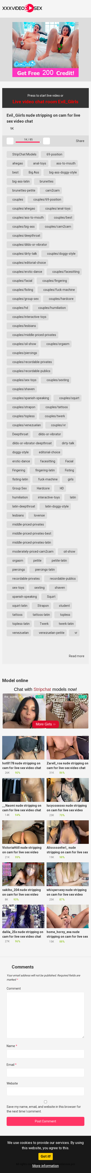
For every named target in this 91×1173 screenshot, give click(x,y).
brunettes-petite (23, 190)
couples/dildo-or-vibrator (29, 244)
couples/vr (58, 425)
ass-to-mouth (66, 163)
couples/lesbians (24, 326)
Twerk (44, 623)
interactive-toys (48, 497)
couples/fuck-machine (59, 289)
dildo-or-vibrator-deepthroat (32, 443)
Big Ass (33, 172)
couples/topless (23, 416)
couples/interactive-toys (29, 317)
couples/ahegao (23, 208)
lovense (39, 515)
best (15, 172)
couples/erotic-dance (27, 271)
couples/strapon (23, 407)
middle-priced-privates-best (31, 533)
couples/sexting (57, 380)
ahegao (17, 163)
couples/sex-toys (24, 380)
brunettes (46, 181)
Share (79, 141)
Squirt (50, 596)
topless (64, 614)
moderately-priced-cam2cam (32, 551)
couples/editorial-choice (29, 262)
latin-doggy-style (57, 506)
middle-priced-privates (28, 524)
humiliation (20, 497)
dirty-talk (67, 443)
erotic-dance (21, 461)
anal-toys (39, 163)
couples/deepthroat (26, 235)
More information (45, 1166)
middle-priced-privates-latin (31, 542)
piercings (18, 569)
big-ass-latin (21, 181)
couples (17, 199)
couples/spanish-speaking (30, 398)
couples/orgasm (57, 344)
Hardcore (43, 488)
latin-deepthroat (23, 506)
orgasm (17, 560)
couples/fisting (22, 289)
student (64, 605)
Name (12, 1046)
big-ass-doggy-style (63, 172)
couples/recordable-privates (32, 362)
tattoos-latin (41, 614)
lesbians (18, 515)
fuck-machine (48, 479)
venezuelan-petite (51, 632)
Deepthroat (20, 434)
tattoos (17, 614)
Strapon (43, 605)
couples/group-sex (25, 299)
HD (61, 488)
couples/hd (20, 308)
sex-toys (18, 587)
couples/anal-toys (57, 208)
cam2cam (52, 190)
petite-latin (59, 560)
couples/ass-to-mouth (28, 217)
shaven (59, 587)
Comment (14, 988)
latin (72, 497)
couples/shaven (23, 389)
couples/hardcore (61, 299)
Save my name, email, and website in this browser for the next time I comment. (44, 1109)
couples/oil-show (24, 344)
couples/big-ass (23, 226)
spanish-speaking (24, 596)
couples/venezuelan (26, 425)
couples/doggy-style (61, 253)
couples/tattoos (56, 407)
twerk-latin (66, 623)
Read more (76, 656)
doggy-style (20, 452)
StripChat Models (24, 154)
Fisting (69, 470)
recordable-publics (62, 578)
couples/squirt (69, 398)
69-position (54, 154)
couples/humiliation (52, 308)
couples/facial (22, 280)
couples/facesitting (66, 271)
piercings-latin (44, 569)
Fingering (18, 470)
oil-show (69, 551)
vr (75, 632)
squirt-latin (19, 605)
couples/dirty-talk (24, 253)
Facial (69, 461)
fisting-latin (20, 479)
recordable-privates (26, 578)
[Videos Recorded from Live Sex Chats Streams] (22, 9)
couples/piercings (24, 353)
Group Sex (19, 488)
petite (37, 560)
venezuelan (20, 632)
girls (70, 479)
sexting (39, 587)
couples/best (62, 217)
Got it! (46, 1156)
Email (12, 1064)
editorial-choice (49, 452)
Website (12, 1083)
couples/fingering (54, 280)
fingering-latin (45, 470)
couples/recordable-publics (31, 371)
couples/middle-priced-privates (34, 335)
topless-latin (21, 623)
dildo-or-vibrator (49, 434)
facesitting (47, 461)
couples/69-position (47, 199)
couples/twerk (54, 416)
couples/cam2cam (57, 226)
